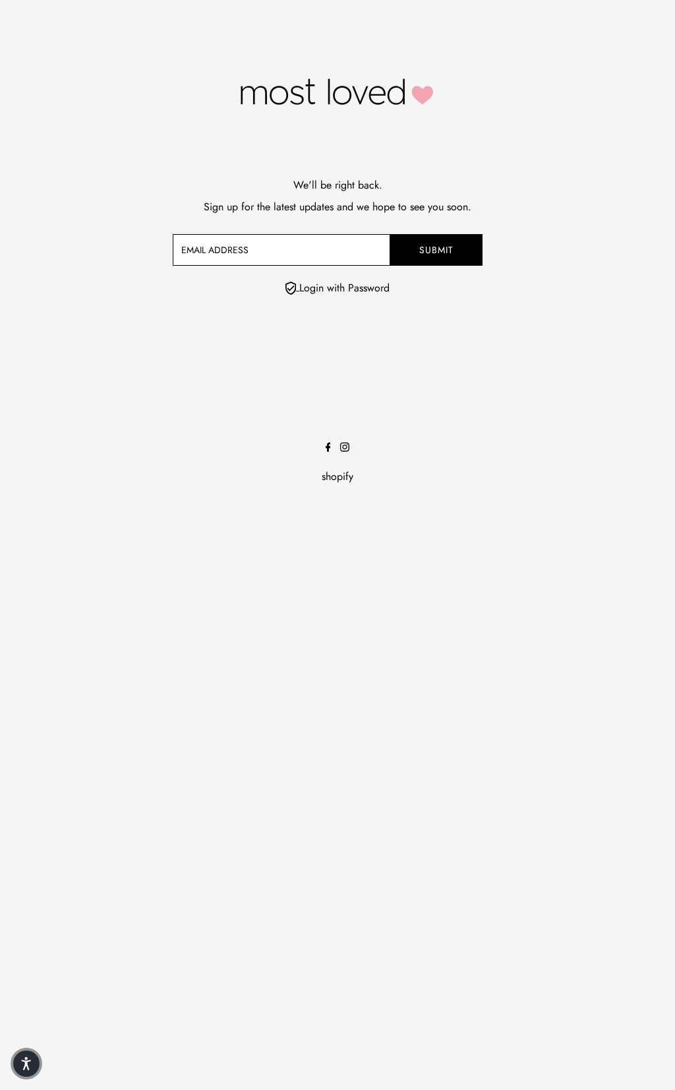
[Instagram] (344, 448)
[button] (26, 1063)
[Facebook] (328, 448)
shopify (337, 476)
